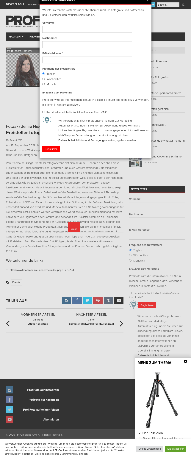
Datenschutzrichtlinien (71, 140)
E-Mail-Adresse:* (52, 53)
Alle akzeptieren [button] (175, 448)
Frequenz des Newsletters (58, 69)
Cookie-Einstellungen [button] (150, 448)
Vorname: (48, 23)
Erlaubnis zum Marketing (57, 92)
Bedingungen (99, 140)
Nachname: (49, 38)
